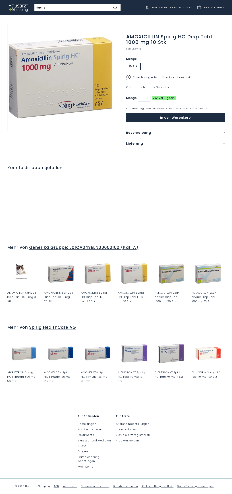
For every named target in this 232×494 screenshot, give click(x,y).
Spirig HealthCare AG (52, 327)
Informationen (126, 429)
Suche (82, 446)
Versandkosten (155, 108)
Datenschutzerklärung (95, 486)
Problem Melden (127, 440)
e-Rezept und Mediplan (94, 440)
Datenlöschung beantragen (89, 459)
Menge (131, 59)
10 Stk (133, 66)
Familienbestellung (91, 429)
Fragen (83, 451)
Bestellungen (87, 424)
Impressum (70, 486)
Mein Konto (86, 466)
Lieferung (134, 143)
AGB (56, 486)
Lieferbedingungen (125, 486)
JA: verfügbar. (164, 98)
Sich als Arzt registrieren (133, 435)
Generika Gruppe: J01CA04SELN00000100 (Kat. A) (83, 247)
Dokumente (86, 435)
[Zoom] (60, 77)
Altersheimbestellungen (133, 424)
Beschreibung (138, 132)
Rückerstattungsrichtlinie (158, 486)
